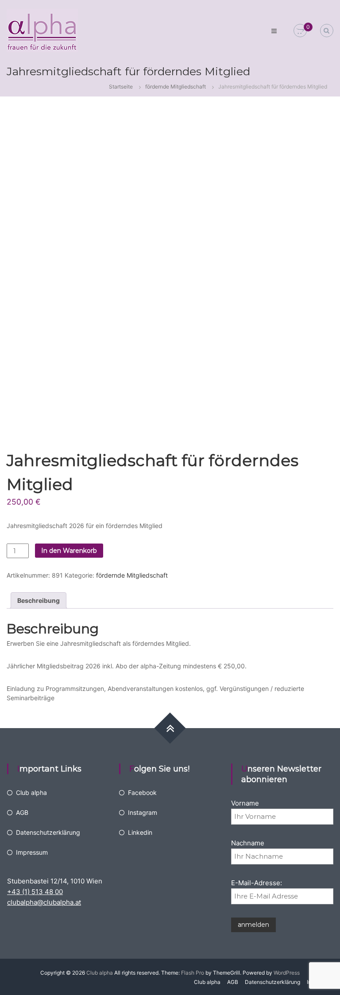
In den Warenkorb (69, 551)
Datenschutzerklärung (48, 832)
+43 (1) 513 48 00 (35, 891)
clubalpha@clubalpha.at (44, 902)
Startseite (121, 86)
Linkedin (140, 832)
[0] (300, 31)
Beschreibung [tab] (38, 600)
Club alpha (31, 792)
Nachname (247, 843)
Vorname (245, 803)
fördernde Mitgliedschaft (175, 86)
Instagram (142, 812)
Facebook (142, 792)
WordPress (287, 972)
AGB (22, 812)
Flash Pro (192, 972)
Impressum (32, 852)
